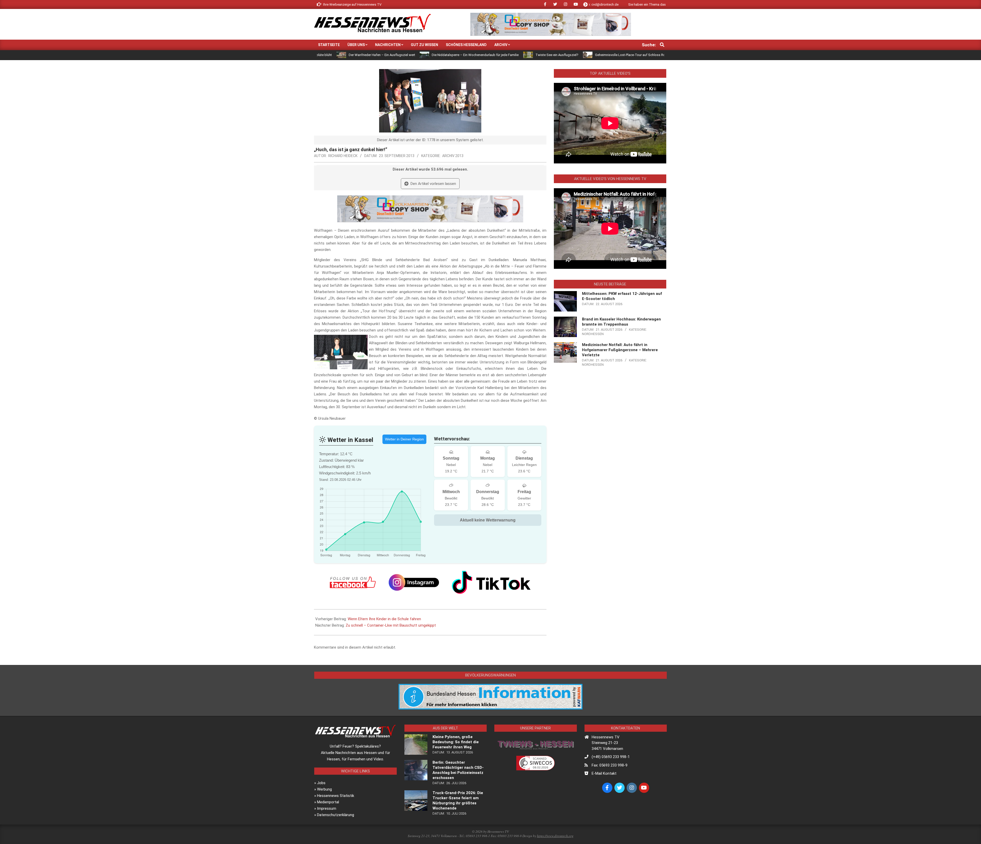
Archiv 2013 (452, 156)
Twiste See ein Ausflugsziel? (503, 55)
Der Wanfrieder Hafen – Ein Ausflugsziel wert (328, 55)
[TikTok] (491, 582)
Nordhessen (593, 334)
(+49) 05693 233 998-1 (611, 756)
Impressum (326, 808)
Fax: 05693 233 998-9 (609, 765)
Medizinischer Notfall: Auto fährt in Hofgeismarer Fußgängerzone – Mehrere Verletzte (620, 349)
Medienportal (328, 802)
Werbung (324, 789)
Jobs (321, 783)
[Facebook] (353, 582)
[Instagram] (414, 582)
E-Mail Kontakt (604, 773)
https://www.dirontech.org (555, 836)
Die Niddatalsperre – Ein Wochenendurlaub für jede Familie (421, 55)
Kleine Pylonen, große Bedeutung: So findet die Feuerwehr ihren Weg (456, 742)
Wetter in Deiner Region (404, 439)
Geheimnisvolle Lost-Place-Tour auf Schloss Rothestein (582, 55)
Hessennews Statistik (335, 795)
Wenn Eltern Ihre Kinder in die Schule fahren (384, 619)
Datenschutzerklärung (335, 815)
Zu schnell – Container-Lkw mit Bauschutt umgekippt (391, 625)
